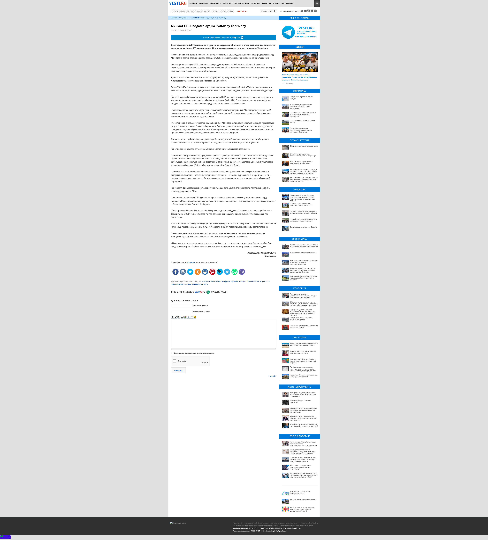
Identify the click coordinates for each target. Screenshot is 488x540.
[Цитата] (188, 317)
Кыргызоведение (210, 11)
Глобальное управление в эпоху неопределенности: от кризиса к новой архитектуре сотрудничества (303, 369)
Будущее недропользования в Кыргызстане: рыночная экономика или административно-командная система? (302, 312)
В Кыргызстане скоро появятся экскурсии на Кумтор (301, 319)
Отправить (178, 370)
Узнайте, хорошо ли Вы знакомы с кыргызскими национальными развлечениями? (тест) (302, 509)
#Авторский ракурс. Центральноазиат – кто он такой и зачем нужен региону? (304, 425)
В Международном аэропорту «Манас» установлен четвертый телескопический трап (304, 262)
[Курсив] (175, 317)
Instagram (312, 11)
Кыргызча (241, 11)
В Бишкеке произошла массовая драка (304, 146)
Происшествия (241, 3)
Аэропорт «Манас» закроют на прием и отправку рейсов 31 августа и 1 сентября (303, 278)
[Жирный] (172, 317)
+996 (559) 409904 (218, 292)
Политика (203, 3)
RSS (317, 3)
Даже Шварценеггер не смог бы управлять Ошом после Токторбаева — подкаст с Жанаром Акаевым (299, 77)
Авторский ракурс (187, 11)
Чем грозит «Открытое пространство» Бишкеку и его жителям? (304, 376)
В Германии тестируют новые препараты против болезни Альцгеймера (300, 467)
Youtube (309, 11)
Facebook (305, 11)
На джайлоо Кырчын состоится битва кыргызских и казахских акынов (303, 220)
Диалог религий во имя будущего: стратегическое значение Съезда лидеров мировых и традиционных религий (302, 198)
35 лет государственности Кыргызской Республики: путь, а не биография (304, 344)
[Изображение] (185, 317)
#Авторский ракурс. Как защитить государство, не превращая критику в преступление (303, 418)
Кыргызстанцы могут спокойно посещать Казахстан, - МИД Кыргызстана (301, 106)
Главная (193, 3)
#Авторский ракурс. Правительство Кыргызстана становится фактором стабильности (303, 394)
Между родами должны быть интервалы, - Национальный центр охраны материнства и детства (302, 451)
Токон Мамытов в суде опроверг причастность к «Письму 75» (301, 163)
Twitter (301, 11)
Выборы (174, 11)
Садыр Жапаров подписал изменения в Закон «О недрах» (304, 326)
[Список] (191, 317)
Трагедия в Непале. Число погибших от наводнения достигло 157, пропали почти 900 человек (304, 179)
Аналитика (228, 3)
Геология (266, 3)
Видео (199, 11)
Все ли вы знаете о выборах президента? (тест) (300, 492)
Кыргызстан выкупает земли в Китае (303, 253)
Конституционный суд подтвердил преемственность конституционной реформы (303, 361)
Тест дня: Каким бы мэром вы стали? (303, 499)
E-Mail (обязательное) (201, 311)
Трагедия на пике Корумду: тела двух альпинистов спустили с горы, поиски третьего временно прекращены (303, 171)
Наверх (272, 376)
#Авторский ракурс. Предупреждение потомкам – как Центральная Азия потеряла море (303, 410)
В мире (276, 3)
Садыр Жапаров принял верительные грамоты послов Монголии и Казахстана (301, 130)
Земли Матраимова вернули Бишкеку (303, 227)
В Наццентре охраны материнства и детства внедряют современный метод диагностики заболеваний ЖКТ (304, 475)
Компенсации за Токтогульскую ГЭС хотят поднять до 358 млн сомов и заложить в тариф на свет (303, 270)
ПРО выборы (287, 3)
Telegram (316, 11)
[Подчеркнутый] (178, 317)
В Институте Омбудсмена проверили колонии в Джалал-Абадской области (303, 212)
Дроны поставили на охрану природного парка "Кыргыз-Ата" (301, 204)
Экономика (215, 3)
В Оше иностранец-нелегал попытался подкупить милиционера (303, 155)
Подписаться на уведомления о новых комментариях (194, 353)
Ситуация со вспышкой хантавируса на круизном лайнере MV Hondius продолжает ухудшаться (303, 459)
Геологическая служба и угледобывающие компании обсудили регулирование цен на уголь (303, 296)
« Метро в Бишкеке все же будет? (216, 281)
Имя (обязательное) (200, 305)
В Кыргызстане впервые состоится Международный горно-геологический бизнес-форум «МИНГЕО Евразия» (303, 304)
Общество (255, 3)
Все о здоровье (226, 11)
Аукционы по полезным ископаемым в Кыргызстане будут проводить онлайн (304, 246)
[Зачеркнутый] (182, 317)
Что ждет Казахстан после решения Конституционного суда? (303, 352)
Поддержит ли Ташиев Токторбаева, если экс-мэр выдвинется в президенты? (303, 114)
